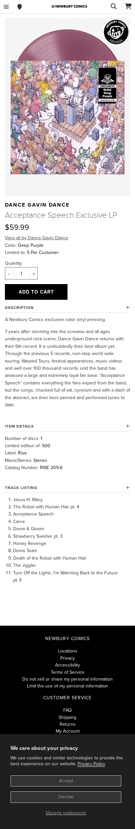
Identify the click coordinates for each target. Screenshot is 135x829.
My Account (68, 731)
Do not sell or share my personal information (67, 679)
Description (19, 307)
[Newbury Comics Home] (69, 6)
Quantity (13, 263)
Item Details (19, 426)
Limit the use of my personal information (67, 686)
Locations (67, 651)
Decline (65, 797)
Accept (66, 781)
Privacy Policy (91, 764)
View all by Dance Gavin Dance (36, 238)
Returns (68, 724)
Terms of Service (68, 672)
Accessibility (67, 665)
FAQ (67, 710)
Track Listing (21, 487)
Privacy (67, 658)
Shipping (67, 717)
